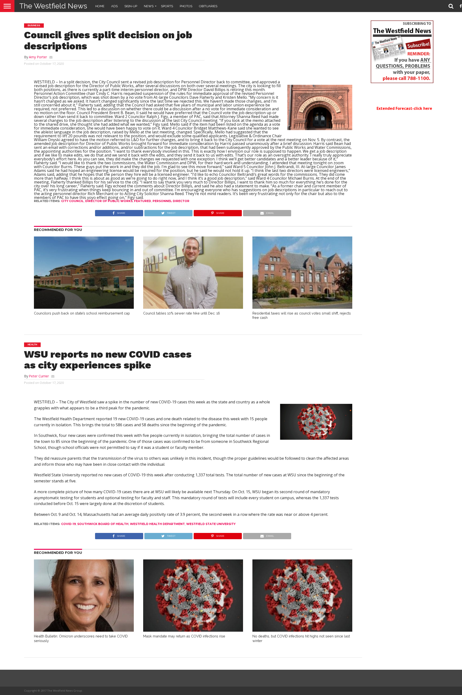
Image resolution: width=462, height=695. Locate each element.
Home (99, 6)
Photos (186, 6)
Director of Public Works (109, 201)
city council (72, 201)
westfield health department (157, 524)
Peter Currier (39, 376)
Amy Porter (38, 57)
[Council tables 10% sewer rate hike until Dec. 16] (193, 307)
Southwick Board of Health (102, 524)
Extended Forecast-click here (404, 108)
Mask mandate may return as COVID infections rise (184, 636)
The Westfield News (53, 6)
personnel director (171, 201)
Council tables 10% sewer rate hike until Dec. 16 (181, 313)
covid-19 (68, 524)
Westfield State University (211, 524)
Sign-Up (130, 6)
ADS (114, 6)
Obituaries (208, 6)
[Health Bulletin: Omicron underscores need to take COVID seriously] (84, 630)
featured (142, 201)
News (149, 6)
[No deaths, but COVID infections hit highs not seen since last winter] (302, 630)
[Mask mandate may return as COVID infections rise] (193, 630)
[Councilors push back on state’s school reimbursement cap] (84, 307)
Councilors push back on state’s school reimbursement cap (82, 313)
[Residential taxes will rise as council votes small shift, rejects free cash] (302, 307)
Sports (167, 6)
